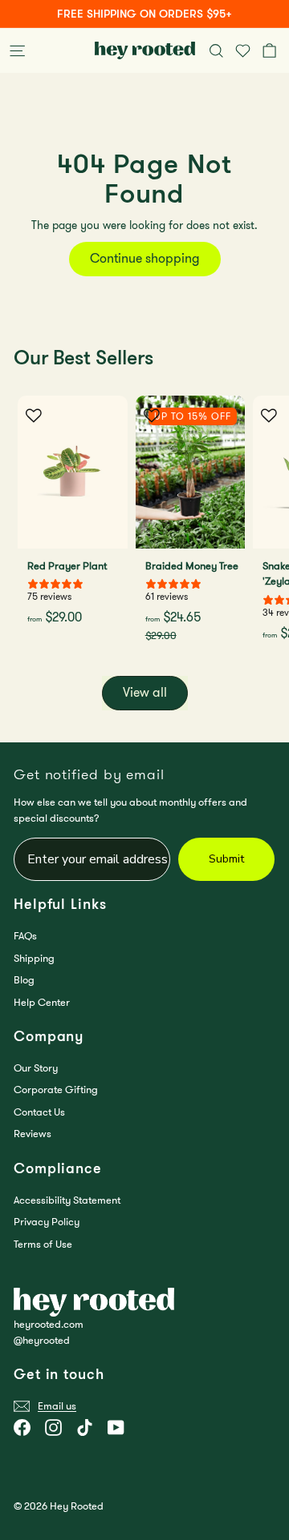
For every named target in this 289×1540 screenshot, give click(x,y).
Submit (226, 859)
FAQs (25, 935)
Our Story (36, 1068)
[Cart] (272, 50)
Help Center (42, 1002)
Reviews (32, 1133)
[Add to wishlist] (34, 416)
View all (145, 692)
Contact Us (39, 1112)
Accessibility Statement (67, 1200)
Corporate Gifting (56, 1089)
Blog (24, 979)
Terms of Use (43, 1244)
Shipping (34, 958)
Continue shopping (145, 258)
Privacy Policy (46, 1221)
